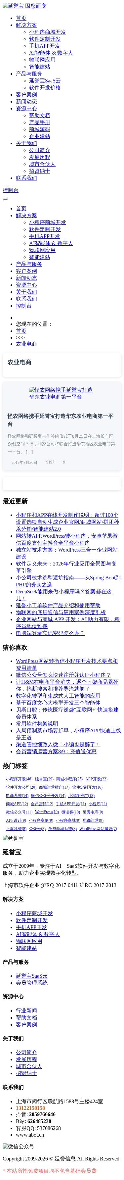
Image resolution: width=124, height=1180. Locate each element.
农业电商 (26, 344)
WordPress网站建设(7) (98, 828)
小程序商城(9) (68, 820)
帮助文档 (39, 115)
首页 (21, 18)
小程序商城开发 (47, 32)
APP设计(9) (16, 820)
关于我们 (26, 143)
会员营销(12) (42, 804)
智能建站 (39, 67)
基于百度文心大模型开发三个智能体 (58, 703)
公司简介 (39, 150)
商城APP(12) (17, 804)
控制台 (11, 190)
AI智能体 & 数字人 (51, 53)
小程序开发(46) (19, 779)
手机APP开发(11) (71, 804)
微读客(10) (71, 812)
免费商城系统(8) (62, 828)
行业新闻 (26, 1010)
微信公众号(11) (19, 812)
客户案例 (26, 94)
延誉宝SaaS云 (45, 80)
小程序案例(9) (41, 820)
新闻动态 (26, 101)
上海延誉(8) (16, 828)
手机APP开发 (44, 46)
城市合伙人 (42, 164)
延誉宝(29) (44, 779)
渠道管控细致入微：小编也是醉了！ (58, 744)
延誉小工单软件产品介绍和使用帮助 (58, 605)
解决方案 (26, 25)
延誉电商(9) (93, 812)
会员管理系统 (32, 983)
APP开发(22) (96, 779)
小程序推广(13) (81, 795)
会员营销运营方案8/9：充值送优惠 (56, 751)
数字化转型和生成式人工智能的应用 (58, 696)
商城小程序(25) (69, 779)
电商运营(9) (93, 820)
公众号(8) (37, 828)
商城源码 (39, 129)
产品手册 (39, 122)
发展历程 (39, 157)
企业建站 (39, 136)
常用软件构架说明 (37, 723)
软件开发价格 (45, 87)
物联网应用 (42, 60)
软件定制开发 (45, 39)
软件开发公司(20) (21, 787)
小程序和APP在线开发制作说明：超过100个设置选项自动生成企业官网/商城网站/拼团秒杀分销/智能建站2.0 (67, 522)
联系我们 (26, 178)
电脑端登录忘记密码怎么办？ (50, 633)
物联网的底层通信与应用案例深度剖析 (61, 612)
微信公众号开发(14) (48, 795)
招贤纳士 (39, 171)
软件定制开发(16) (87, 787)
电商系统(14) (17, 795)
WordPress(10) (47, 812)
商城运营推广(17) (54, 787)
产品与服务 (29, 73)
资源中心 (26, 108)
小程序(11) (98, 804)
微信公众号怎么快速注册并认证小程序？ (63, 675)
